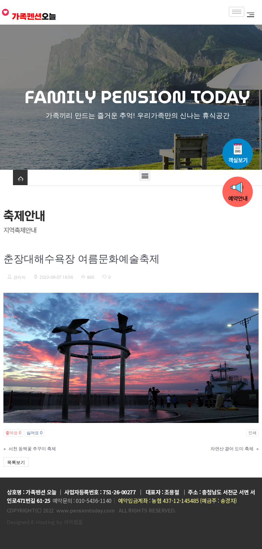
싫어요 (34, 433)
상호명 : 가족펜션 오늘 (32, 492)
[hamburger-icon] (236, 12)
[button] (144, 175)
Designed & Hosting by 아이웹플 (45, 521)
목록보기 (16, 462)
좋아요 (13, 433)
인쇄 (252, 433)
